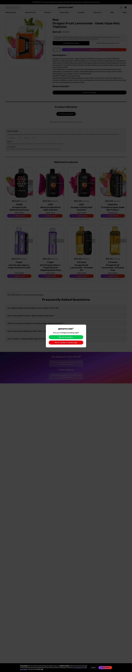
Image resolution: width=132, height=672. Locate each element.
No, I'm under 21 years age (66, 342)
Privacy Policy (78, 667)
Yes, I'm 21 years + (66, 337)
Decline (94, 667)
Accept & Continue (105, 667)
